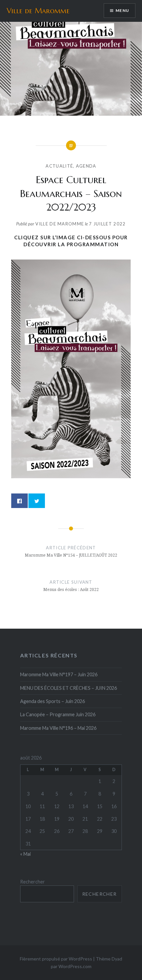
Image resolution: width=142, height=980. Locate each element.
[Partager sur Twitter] (36, 500)
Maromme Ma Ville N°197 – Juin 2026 (58, 674)
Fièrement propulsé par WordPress (56, 958)
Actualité (59, 166)
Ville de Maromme (38, 10)
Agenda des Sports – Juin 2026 (52, 701)
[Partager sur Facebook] (19, 500)
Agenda (86, 166)
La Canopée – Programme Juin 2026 (57, 714)
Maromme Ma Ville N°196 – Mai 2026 (58, 728)
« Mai (25, 854)
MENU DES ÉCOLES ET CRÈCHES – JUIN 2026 (68, 688)
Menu (122, 10)
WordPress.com (74, 966)
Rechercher (32, 881)
